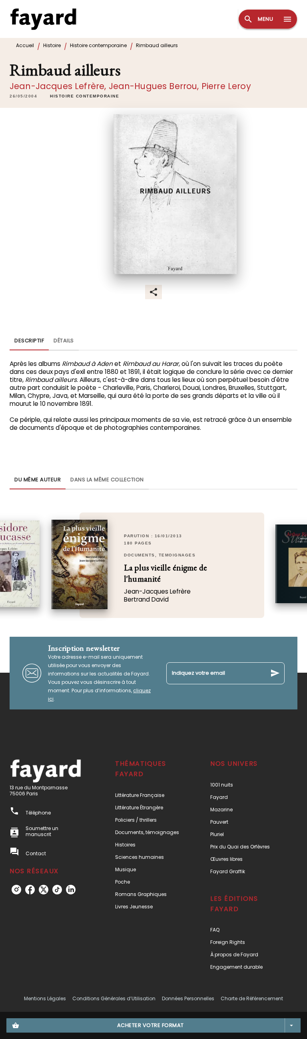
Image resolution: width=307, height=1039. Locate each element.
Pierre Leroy (226, 86)
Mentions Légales (45, 998)
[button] (84, 96)
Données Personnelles (188, 998)
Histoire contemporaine (98, 45)
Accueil (25, 45)
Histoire (52, 45)
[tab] (29, 340)
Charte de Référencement (252, 998)
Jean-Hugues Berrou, (155, 86)
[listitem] (16, 889)
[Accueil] (43, 19)
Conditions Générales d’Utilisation (113, 998)
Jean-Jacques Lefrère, (59, 86)
